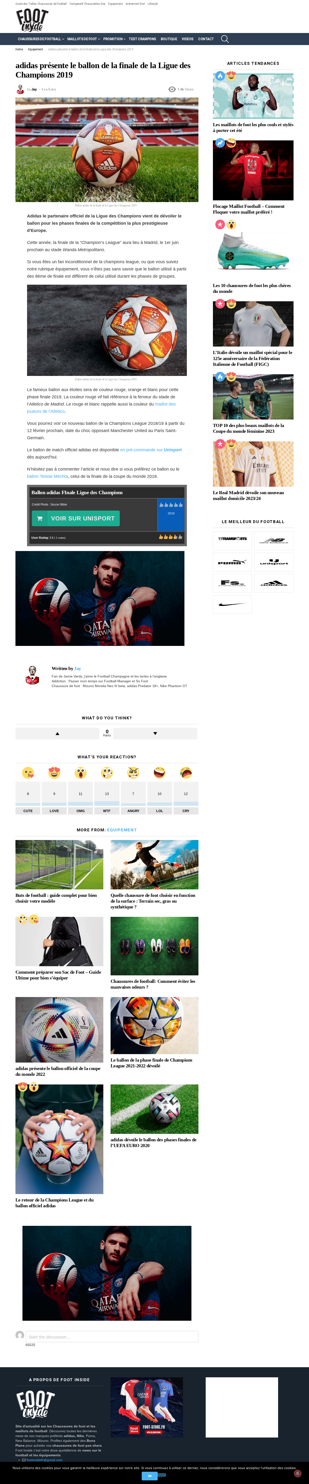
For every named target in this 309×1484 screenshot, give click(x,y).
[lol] (231, 143)
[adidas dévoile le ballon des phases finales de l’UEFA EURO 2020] (154, 1109)
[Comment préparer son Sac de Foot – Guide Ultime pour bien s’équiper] (59, 941)
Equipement (115, 4)
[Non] (160, 1475)
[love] (23, 1087)
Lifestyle (152, 4)
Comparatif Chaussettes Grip (87, 4)
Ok (150, 1476)
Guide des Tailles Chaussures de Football (41, 4)
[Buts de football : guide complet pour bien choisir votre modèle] (59, 864)
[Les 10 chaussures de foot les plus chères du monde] (253, 251)
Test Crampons (142, 39)
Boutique (169, 39)
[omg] (34, 1087)
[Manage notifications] (298, 1473)
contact (206, 39)
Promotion (112, 39)
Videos (187, 39)
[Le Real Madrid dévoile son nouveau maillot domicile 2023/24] (253, 464)
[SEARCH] (225, 39)
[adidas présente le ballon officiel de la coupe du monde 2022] (59, 1030)
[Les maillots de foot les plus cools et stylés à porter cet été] (253, 96)
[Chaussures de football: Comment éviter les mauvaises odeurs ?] (154, 946)
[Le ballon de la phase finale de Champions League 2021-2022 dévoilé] (154, 1025)
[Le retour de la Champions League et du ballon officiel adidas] (59, 1139)
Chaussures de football (39, 39)
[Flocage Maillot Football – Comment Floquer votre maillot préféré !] (253, 170)
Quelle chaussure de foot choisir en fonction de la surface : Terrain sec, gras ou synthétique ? (153, 901)
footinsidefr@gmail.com (45, 1460)
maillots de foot (82, 39)
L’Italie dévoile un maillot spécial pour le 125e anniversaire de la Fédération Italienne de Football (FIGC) (252, 358)
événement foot (135, 4)
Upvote (57, 733)
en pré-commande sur (151, 449)
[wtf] (23, 919)
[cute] (34, 919)
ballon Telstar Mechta (47, 476)
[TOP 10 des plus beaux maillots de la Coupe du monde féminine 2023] (253, 397)
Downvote (155, 733)
